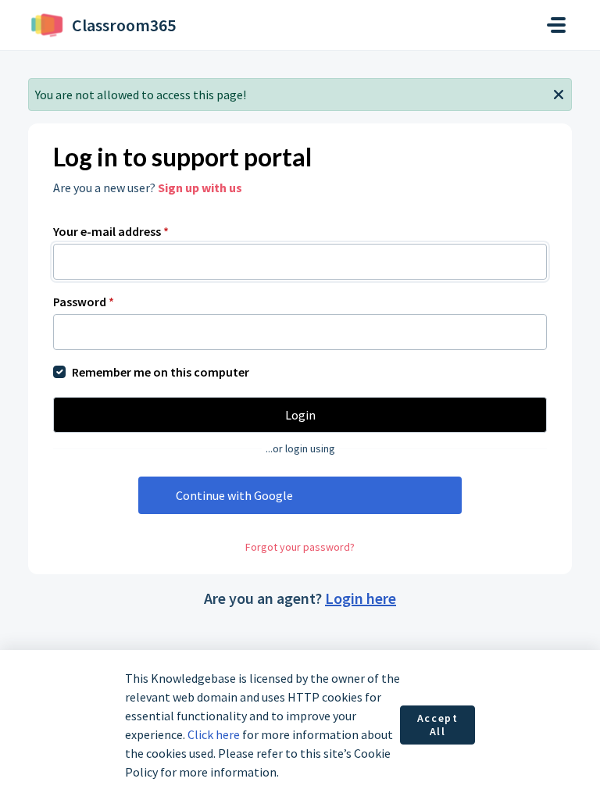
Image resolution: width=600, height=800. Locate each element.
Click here (214, 734)
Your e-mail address (111, 231)
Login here (360, 598)
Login (300, 415)
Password (83, 301)
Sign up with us (200, 187)
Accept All (438, 725)
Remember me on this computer (160, 372)
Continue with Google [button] (234, 495)
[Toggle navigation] (556, 25)
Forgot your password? (300, 547)
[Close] (558, 93)
